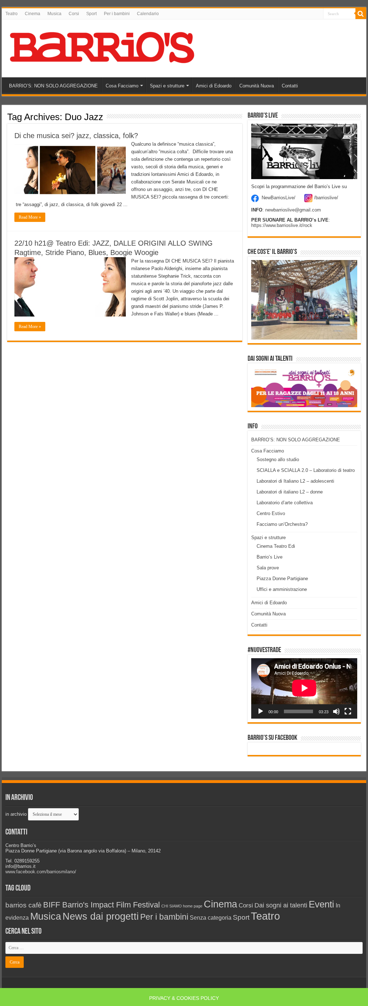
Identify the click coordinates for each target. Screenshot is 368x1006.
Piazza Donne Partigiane (282, 578)
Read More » (30, 217)
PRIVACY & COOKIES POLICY (184, 998)
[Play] (260, 711)
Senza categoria (210, 918)
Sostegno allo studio (278, 459)
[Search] (360, 13)
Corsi (74, 13)
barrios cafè (23, 905)
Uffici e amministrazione (282, 589)
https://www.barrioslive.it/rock (281, 225)
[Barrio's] (103, 47)
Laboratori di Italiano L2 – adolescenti (295, 481)
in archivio (16, 814)
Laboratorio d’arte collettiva (285, 502)
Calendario (148, 13)
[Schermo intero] (347, 711)
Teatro (11, 13)
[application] (304, 688)
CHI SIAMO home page (181, 906)
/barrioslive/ (326, 198)
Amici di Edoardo (213, 85)
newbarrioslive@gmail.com (293, 210)
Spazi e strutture (167, 85)
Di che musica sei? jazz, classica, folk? (76, 136)
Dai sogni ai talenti (280, 905)
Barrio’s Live (269, 557)
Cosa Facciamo (122, 85)
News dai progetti (101, 916)
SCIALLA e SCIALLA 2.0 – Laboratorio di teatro (306, 470)
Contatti (290, 85)
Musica (54, 13)
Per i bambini (117, 13)
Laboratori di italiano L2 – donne (290, 492)
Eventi (321, 904)
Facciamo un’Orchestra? (282, 524)
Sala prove (268, 567)
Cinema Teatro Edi (276, 546)
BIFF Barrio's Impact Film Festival (101, 905)
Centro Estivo (271, 513)
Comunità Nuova (256, 85)
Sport (91, 13)
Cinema (32, 13)
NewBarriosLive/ (278, 198)
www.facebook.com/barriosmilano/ (40, 871)
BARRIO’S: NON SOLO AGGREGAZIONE (53, 85)
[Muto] (336, 711)
